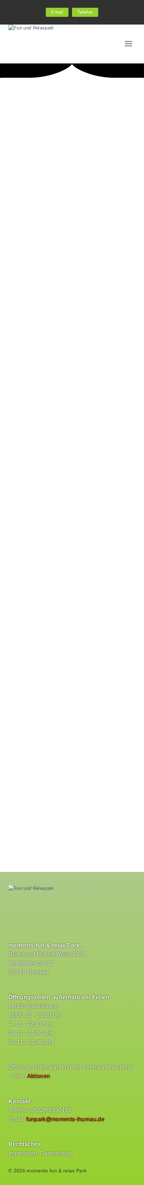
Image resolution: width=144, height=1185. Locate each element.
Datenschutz (56, 1153)
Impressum (22, 1153)
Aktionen (38, 1076)
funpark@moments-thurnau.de (65, 1119)
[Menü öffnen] (128, 43)
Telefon (85, 12)
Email (57, 12)
